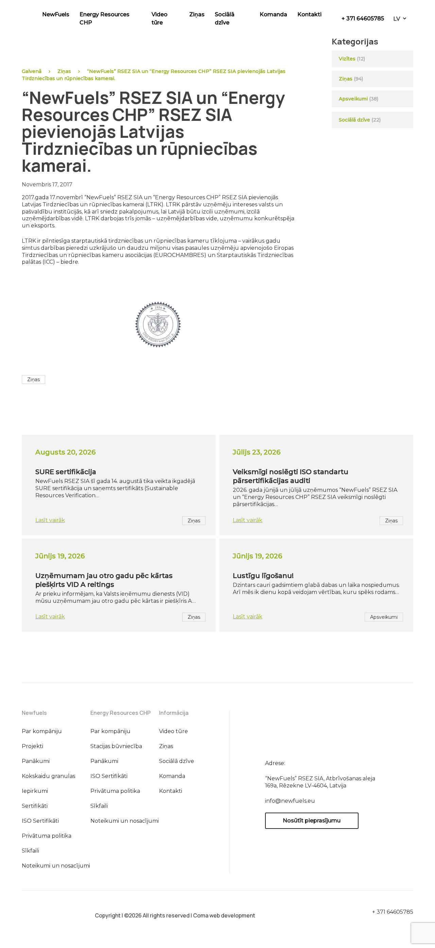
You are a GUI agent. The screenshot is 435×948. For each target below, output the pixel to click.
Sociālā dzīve (224, 18)
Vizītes (347, 59)
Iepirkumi (35, 791)
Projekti (32, 746)
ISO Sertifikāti (40, 821)
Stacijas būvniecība (116, 746)
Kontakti (309, 14)
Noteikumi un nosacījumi (56, 865)
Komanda (273, 14)
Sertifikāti (35, 806)
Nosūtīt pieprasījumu (312, 820)
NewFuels (55, 14)
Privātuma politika (46, 836)
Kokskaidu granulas (48, 776)
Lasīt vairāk (50, 520)
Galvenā (31, 71)
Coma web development (224, 915)
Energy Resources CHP (104, 18)
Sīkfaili (30, 851)
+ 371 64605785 (363, 18)
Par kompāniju (42, 731)
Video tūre (160, 18)
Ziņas (197, 14)
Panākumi (36, 761)
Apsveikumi (353, 99)
